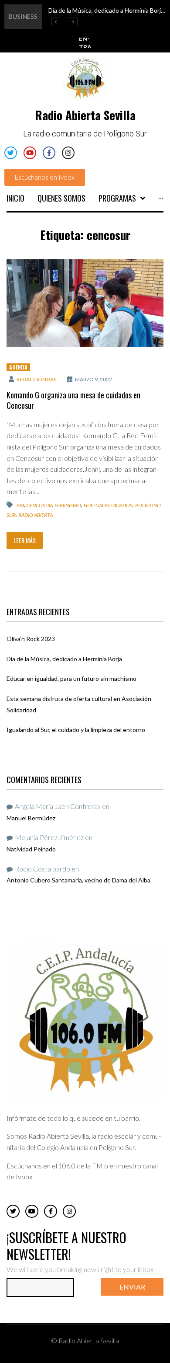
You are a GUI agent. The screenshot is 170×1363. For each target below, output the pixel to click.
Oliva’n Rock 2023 (31, 638)
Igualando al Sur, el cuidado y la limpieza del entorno (76, 729)
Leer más (25, 540)
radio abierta (35, 515)
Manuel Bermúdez (31, 818)
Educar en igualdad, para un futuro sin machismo (71, 678)
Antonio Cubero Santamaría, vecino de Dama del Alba (78, 880)
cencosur (39, 505)
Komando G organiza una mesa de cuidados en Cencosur (73, 400)
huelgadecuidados (108, 505)
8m (20, 505)
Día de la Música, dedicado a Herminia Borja (64, 658)
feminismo (67, 505)
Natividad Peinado (31, 849)
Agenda (18, 367)
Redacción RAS (36, 379)
